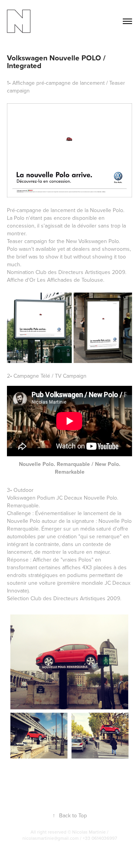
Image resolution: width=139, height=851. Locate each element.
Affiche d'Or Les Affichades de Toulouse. (55, 280)
